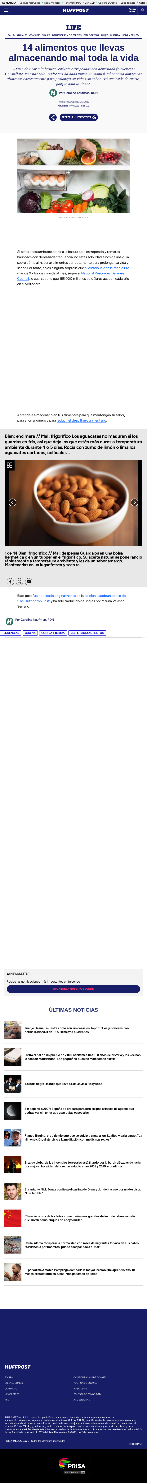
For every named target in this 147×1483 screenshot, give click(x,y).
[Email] (28, 581)
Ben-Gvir (90, 2)
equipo (9, 1377)
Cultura (115, 35)
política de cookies (85, 1383)
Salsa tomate (128, 2)
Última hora (132, 10)
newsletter (12, 1394)
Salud (11, 35)
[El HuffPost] (76, 10)
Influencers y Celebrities (67, 35)
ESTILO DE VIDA (91, 35)
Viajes (46, 35)
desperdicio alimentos (87, 633)
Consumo (34, 35)
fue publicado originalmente (54, 596)
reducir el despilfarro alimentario (81, 420)
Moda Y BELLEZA (131, 35)
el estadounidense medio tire (107, 268)
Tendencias (10, 633)
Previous (12, 502)
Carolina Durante (107, 2)
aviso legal (80, 1388)
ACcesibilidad (82, 1399)
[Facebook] (10, 581)
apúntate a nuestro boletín (73, 988)
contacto (11, 1388)
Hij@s (104, 35)
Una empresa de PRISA (73, 1463)
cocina (30, 633)
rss (7, 1399)
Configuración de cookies (90, 1377)
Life (73, 28)
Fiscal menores (52, 2)
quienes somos (14, 1383)
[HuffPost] (18, 1366)
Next (134, 502)
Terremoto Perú (72, 2)
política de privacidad (87, 1394)
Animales (21, 35)
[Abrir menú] (6, 10)
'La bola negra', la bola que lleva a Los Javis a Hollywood (63, 1083)
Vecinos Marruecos (30, 2)
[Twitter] (19, 581)
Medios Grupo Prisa (73, 1472)
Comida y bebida (53, 633)
